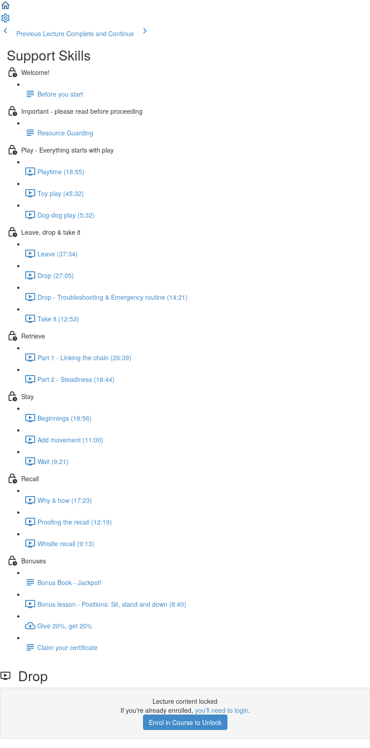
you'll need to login (221, 710)
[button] (5, 8)
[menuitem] (5, 20)
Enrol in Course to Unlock (185, 722)
